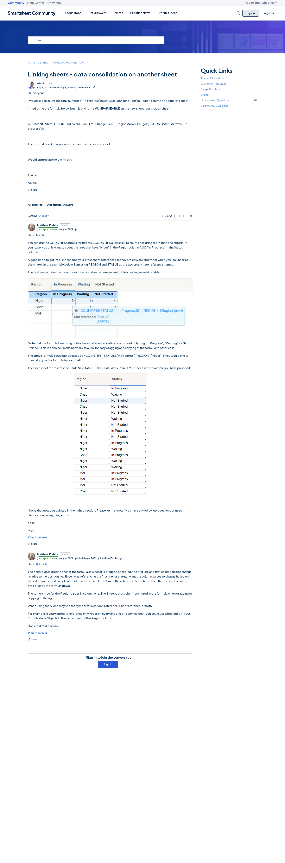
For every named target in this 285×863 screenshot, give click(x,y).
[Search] (238, 13)
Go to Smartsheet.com (261, 3)
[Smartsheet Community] (32, 13)
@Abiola (41, 564)
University (54, 3)
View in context (37, 537)
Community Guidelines (214, 106)
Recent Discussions (212, 78)
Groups (205, 95)
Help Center (35, 3)
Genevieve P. (84, 87)
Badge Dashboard (211, 89)
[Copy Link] (94, 87)
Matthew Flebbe (47, 225)
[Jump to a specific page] (190, 216)
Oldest (42, 216)
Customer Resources (213, 84)
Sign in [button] (108, 664)
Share (32, 190)
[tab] (35, 204)
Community (16, 3)
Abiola (41, 83)
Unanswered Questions (229, 100)
